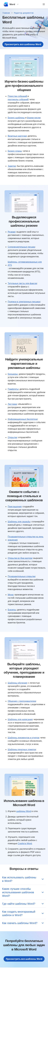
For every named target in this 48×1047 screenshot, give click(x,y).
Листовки (12, 404)
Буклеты (12, 610)
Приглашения (14, 506)
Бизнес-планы (15, 151)
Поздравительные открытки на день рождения (25, 538)
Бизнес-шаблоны (16, 118)
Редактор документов (23, 13)
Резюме (11, 232)
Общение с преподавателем (22, 701)
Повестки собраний (17, 96)
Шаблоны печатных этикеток (22, 749)
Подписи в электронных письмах (24, 302)
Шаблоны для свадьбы (19, 521)
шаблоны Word (23, 811)
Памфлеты (13, 389)
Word (12, 4)
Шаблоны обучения (17, 683)
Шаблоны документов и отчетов (23, 738)
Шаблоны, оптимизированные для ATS (25, 263)
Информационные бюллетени (22, 419)
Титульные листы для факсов (22, 283)
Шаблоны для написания (20, 719)
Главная (6, 13)
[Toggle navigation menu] (44, 4)
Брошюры (13, 374)
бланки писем (33, 118)
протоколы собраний (18, 99)
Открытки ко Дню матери (20, 558)
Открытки (12, 437)
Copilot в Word (25, 843)
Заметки (12, 166)
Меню (10, 595)
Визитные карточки (17, 136)
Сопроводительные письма (21, 247)
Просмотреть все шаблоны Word (23, 44)
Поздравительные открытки (21, 576)
